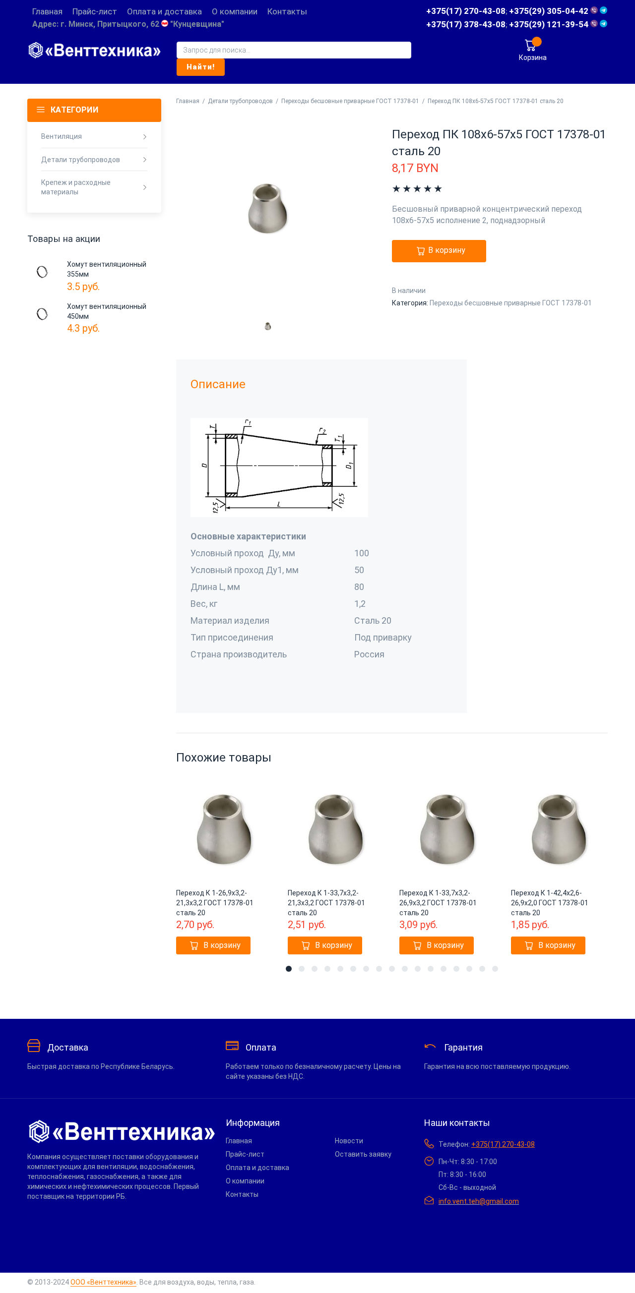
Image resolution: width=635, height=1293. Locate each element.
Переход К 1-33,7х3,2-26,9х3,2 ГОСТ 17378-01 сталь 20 (438, 903)
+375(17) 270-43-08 (466, 11)
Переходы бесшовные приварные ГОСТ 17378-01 (350, 101)
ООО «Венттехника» (103, 1282)
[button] (213, 945)
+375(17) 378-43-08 (466, 24)
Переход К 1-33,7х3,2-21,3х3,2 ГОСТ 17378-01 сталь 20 (326, 903)
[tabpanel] (224, 868)
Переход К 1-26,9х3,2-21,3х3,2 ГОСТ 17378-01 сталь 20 (215, 903)
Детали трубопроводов (240, 101)
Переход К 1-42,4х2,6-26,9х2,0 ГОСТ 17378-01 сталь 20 (549, 903)
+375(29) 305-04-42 (549, 11)
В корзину (446, 250)
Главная (187, 101)
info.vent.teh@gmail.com (479, 1201)
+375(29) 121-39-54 (549, 24)
